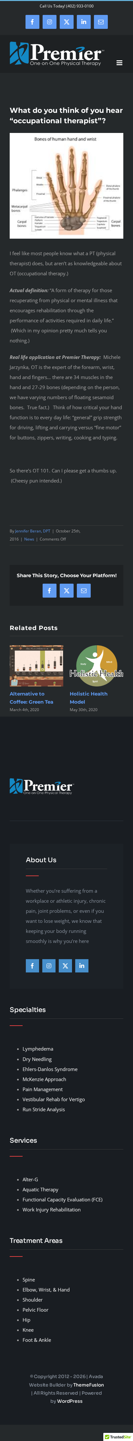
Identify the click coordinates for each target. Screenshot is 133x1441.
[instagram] (49, 965)
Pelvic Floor (35, 1309)
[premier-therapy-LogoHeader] (42, 780)
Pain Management (43, 1089)
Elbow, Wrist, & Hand (46, 1289)
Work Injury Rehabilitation (52, 1209)
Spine (29, 1279)
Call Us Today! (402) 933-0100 (67, 6)
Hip (26, 1319)
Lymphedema (38, 1048)
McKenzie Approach (44, 1079)
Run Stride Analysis (44, 1109)
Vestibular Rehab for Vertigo (54, 1099)
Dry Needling (37, 1059)
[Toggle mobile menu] (120, 62)
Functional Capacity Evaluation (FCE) (62, 1199)
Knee (28, 1330)
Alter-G (30, 1179)
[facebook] (32, 965)
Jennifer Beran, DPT (32, 531)
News (29, 539)
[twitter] (65, 965)
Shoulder (33, 1299)
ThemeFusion (88, 1385)
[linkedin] (81, 965)
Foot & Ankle (37, 1340)
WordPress (70, 1401)
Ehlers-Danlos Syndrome (50, 1069)
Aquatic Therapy (40, 1189)
